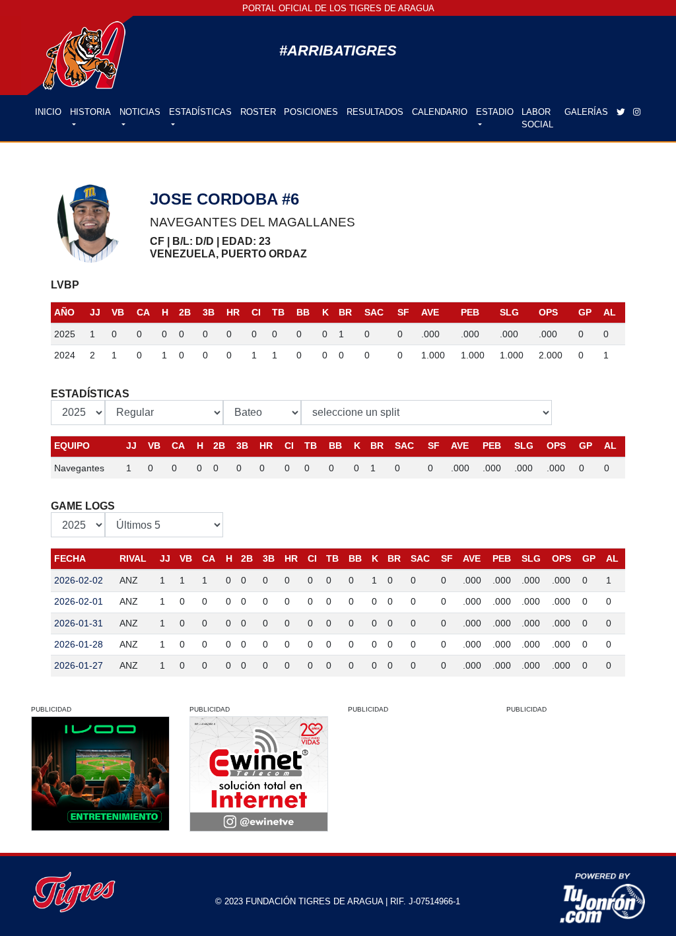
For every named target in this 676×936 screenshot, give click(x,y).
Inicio (50, 111)
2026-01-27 (78, 665)
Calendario (439, 112)
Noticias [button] (139, 112)
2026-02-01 (78, 601)
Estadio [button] (495, 112)
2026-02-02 (78, 580)
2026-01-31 (78, 623)
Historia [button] (90, 112)
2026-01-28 (78, 644)
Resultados (375, 112)
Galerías (586, 112)
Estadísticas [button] (200, 112)
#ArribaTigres (338, 50)
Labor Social (537, 118)
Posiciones (311, 112)
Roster (258, 112)
